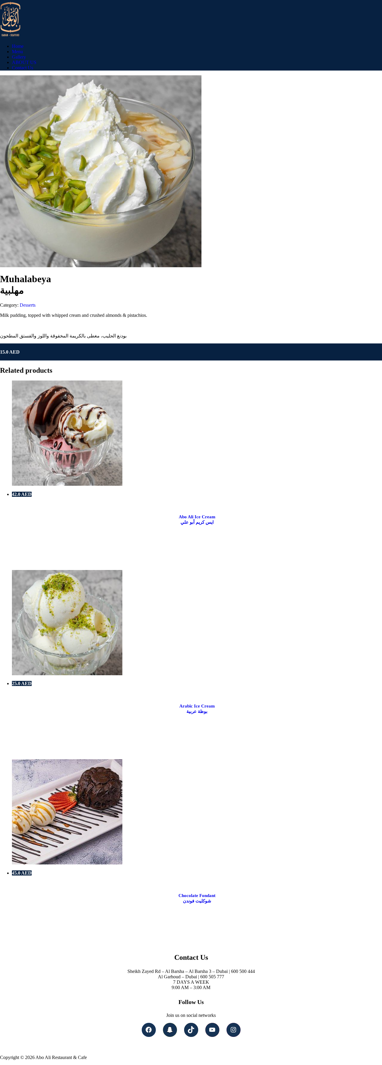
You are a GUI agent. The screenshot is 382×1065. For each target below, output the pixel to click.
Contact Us (22, 67)
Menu (17, 51)
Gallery (19, 56)
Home (18, 46)
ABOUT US (24, 62)
